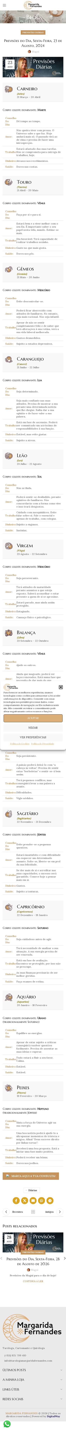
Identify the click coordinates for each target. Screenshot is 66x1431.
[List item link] (33, 1355)
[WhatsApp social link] (41, 1200)
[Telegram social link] (50, 1200)
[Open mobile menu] (4, 5)
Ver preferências (33, 737)
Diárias (32, 1190)
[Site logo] (33, 5)
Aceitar (33, 718)
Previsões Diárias (33, 32)
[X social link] (24, 1200)
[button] (60, 687)
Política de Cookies (19, 743)
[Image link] (33, 1328)
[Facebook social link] (16, 1200)
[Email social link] (33, 1200)
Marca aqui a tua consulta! (33, 1176)
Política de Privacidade (42, 743)
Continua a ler (33, 1281)
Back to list (33, 1211)
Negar (33, 727)
